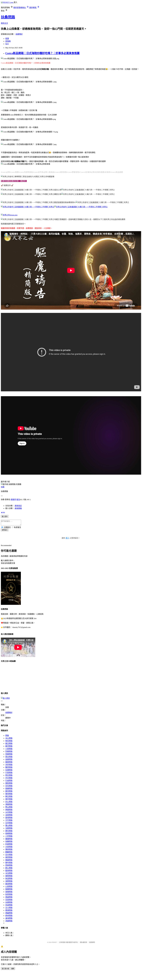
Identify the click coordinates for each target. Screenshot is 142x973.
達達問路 (8, 839)
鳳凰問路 (8, 860)
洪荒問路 (8, 765)
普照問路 (8, 876)
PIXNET (54, 942)
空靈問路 (8, 754)
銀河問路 (8, 746)
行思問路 (8, 773)
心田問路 (8, 886)
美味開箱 (18, 508)
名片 (7, 44)
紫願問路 (8, 889)
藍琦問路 (8, 870)
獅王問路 (8, 796)
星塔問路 (8, 818)
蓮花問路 (8, 831)
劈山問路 (8, 807)
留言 (18, 499)
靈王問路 (8, 743)
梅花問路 (8, 741)
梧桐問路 (8, 833)
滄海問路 (8, 918)
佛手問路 (8, 799)
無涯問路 (8, 878)
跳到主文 (4, 23)
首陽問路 (8, 892)
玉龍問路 (8, 828)
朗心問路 (8, 868)
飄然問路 (8, 767)
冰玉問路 (8, 873)
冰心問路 (8, 738)
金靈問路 (8, 759)
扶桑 (2, 487)
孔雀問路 (8, 780)
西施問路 (8, 865)
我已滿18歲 (5, 968)
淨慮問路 (8, 921)
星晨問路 (8, 788)
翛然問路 (8, 857)
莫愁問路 (8, 783)
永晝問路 (8, 902)
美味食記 (18, 506)
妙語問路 (8, 844)
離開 (12, 968)
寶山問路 (8, 825)
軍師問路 (8, 849)
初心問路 (8, 802)
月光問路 (8, 778)
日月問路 (8, 823)
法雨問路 (8, 815)
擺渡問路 (8, 910)
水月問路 (8, 812)
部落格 (8, 41)
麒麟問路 (8, 852)
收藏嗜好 (19, 34)
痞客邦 (13, 499)
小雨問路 (8, 749)
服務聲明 (92, 942)
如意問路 (8, 894)
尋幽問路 (8, 913)
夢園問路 (8, 810)
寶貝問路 (8, 794)
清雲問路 (8, 804)
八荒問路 (8, 836)
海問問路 (8, 881)
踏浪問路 (8, 884)
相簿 (7, 38)
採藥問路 (8, 841)
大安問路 (8, 847)
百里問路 (8, 900)
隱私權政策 (83, 942)
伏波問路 (8, 905)
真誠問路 (8, 897)
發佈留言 (5, 530)
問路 (7, 735)
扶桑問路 (8, 17)
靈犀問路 (8, 762)
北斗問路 (8, 908)
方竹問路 (8, 820)
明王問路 (8, 775)
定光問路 (8, 855)
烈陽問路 (8, 751)
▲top (3, 512)
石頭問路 (8, 770)
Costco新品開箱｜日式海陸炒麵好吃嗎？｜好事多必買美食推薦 (42, 53)
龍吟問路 (8, 863)
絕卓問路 (8, 916)
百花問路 (8, 786)
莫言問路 (8, 757)
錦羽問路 (8, 791)
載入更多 (5, 516)
